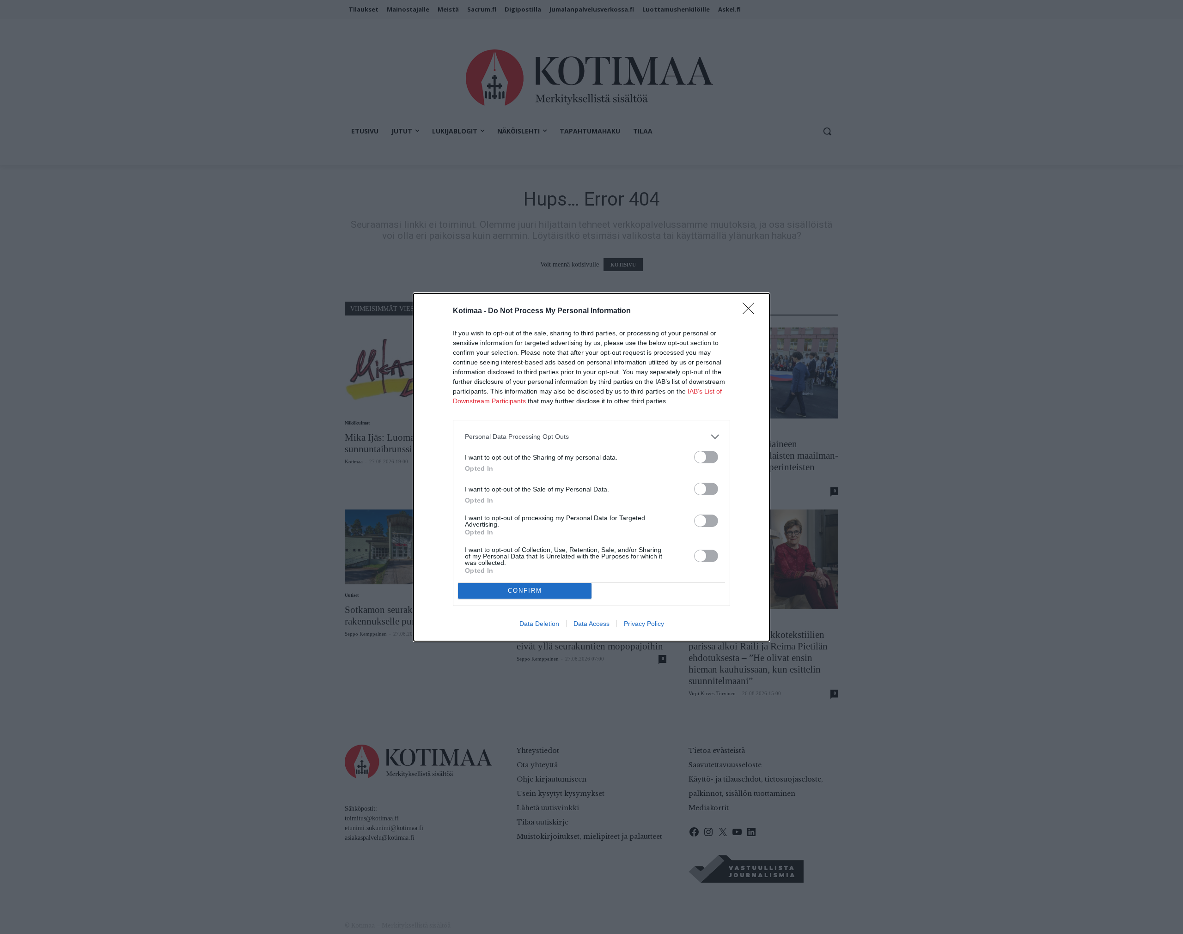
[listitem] (591, 437)
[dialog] (591, 467)
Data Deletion (539, 623)
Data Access (591, 623)
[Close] (751, 311)
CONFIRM (525, 590)
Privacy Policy (644, 623)
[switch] (706, 457)
